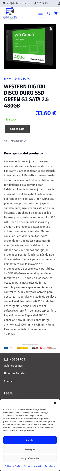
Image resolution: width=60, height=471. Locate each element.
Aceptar (30, 440)
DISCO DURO (22, 78)
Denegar (30, 449)
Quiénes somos (13, 365)
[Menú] (40, 13)
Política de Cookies (13, 466)
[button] (55, 403)
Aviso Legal (50, 466)
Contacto (9, 381)
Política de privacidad (33, 466)
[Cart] (56, 13)
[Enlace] (10, 13)
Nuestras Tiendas (15, 373)
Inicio (7, 78)
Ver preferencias (30, 458)
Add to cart (17, 128)
